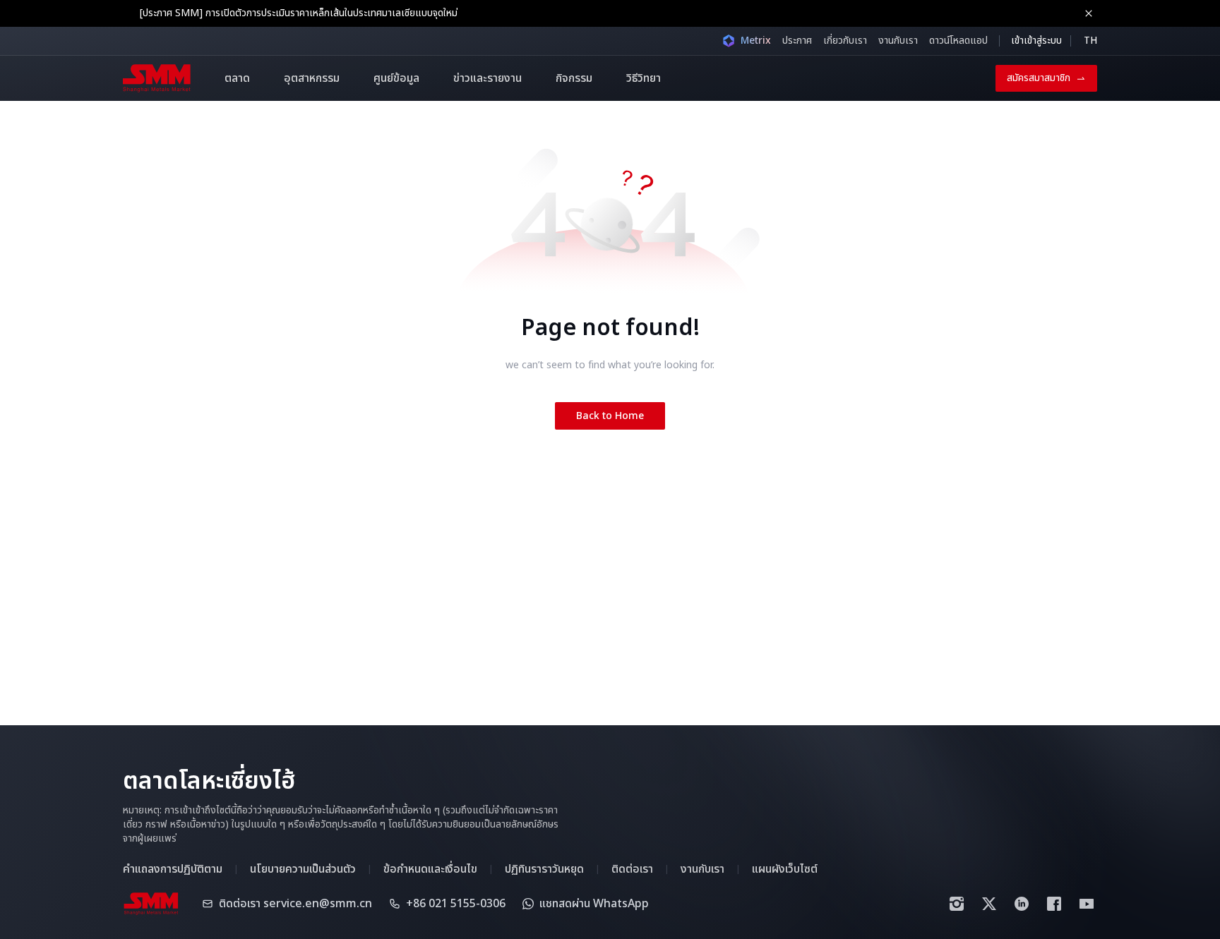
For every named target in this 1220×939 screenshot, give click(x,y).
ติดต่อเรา (632, 869)
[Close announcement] (1088, 13)
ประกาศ (797, 40)
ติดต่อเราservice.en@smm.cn (295, 903)
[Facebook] (1054, 903)
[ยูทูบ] (1086, 903)
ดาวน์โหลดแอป (958, 40)
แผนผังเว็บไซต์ (785, 869)
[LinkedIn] (1021, 903)
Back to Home (610, 415)
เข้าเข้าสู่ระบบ (1036, 40)
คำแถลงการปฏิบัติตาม (172, 869)
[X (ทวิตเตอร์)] (989, 903)
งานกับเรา (898, 40)
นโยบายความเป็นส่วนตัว (303, 869)
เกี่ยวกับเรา (845, 40)
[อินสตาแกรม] (956, 903)
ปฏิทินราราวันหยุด (544, 869)
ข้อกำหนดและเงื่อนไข (430, 869)
